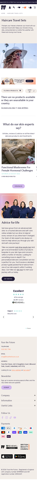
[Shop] (35, 7)
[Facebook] (2, 417)
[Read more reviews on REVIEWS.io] (18, 303)
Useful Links (6, 405)
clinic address (16, 370)
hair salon (26, 370)
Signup (6, 387)
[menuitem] (2, 417)
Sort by (29, 91)
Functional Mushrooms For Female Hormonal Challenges (17, 169)
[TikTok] (10, 417)
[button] (3, 317)
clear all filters (23, 108)
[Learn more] (18, 80)
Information (6, 400)
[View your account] (10, 7)
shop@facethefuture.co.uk (10, 357)
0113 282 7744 (6, 349)
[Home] (3, 447)
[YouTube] (15, 417)
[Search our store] (14, 7)
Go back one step (8, 108)
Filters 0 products (11, 90)
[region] (18, 317)
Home (3, 13)
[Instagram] (6, 417)
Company (5, 395)
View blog (18, 186)
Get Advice (8, 279)
